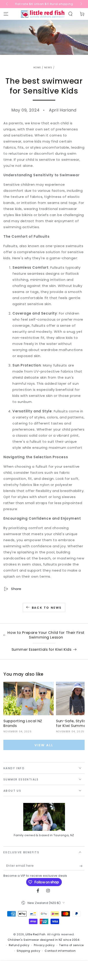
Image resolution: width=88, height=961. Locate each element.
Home (37, 67)
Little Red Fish (35, 934)
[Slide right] (81, 4)
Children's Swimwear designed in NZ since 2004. (44, 940)
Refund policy (19, 945)
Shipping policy (28, 951)
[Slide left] (7, 4)
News (48, 67)
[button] (70, 14)
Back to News (47, 608)
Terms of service (71, 945)
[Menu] (6, 14)
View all (44, 745)
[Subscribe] (82, 866)
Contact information (60, 951)
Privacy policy (44, 945)
